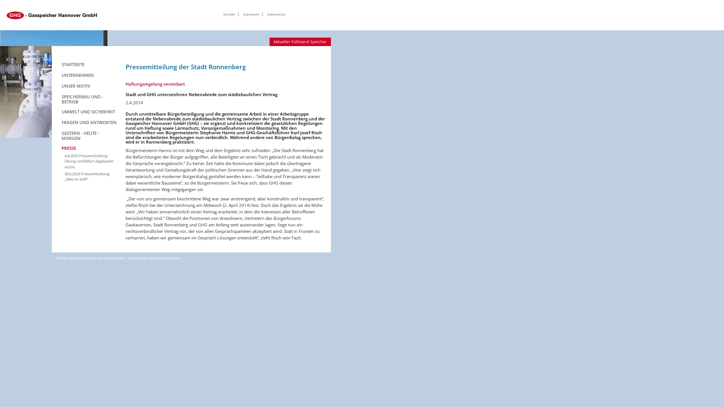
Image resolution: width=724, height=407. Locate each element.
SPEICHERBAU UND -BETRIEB (82, 99)
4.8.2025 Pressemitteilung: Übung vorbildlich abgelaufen (89, 158)
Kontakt (229, 14)
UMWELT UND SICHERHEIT (88, 111)
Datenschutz (276, 14)
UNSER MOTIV (76, 86)
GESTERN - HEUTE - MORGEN (80, 135)
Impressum (251, 14)
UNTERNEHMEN (78, 75)
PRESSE (69, 148)
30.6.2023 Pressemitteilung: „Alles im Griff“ (87, 176)
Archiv (69, 167)
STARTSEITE (73, 64)
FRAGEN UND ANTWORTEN (89, 122)
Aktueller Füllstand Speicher (300, 41)
